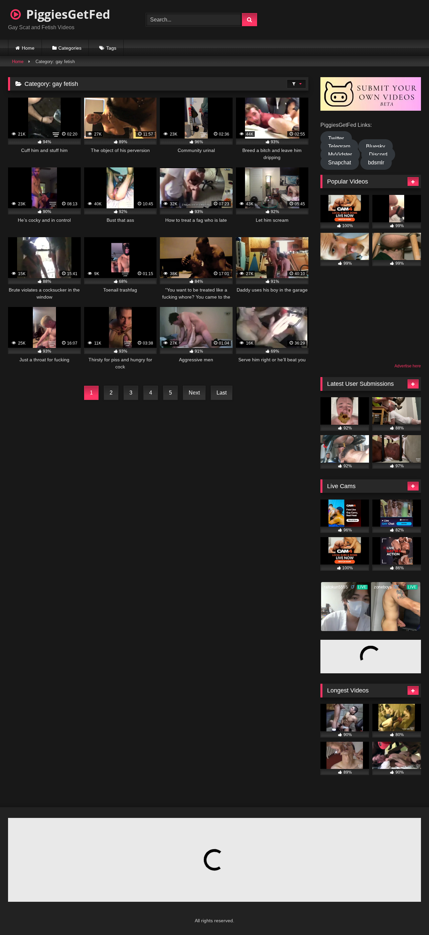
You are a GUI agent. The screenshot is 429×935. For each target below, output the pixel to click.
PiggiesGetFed (66, 14)
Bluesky (375, 146)
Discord (378, 154)
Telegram (339, 146)
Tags (111, 48)
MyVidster (340, 154)
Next (194, 393)
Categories (69, 48)
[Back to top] (408, 915)
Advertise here (407, 366)
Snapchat (339, 162)
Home (28, 48)
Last (222, 393)
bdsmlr (376, 162)
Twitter (336, 138)
